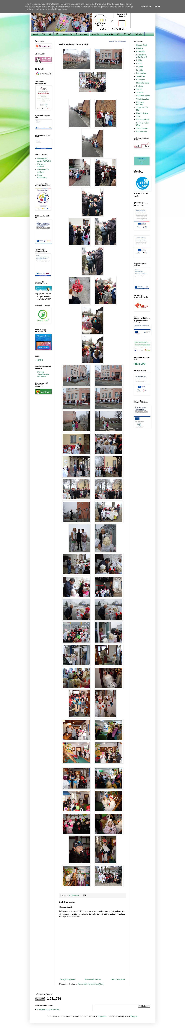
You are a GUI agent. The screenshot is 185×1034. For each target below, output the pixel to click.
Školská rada (81, 34)
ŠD (50, 34)
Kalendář (139, 34)
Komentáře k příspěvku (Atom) (91, 984)
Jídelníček (140, 76)
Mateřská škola (142, 83)
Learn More (145, 7)
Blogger (134, 1016)
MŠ (43, 34)
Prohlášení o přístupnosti (48, 1009)
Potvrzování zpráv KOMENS (44, 160)
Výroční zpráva (142, 99)
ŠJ (57, 34)
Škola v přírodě (142, 119)
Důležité (139, 48)
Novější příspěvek (67, 979)
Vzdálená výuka (143, 96)
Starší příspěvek (118, 979)
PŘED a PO (139, 364)
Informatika (141, 73)
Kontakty (95, 34)
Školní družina (142, 128)
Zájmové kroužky (140, 103)
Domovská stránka (93, 979)
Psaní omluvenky (42, 176)
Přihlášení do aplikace (43, 170)
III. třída (139, 67)
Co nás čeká (141, 45)
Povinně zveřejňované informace (43, 374)
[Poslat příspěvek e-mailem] (84, 895)
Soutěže (139, 92)
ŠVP (138, 116)
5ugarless (102, 1016)
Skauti (139, 89)
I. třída (139, 60)
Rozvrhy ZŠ (108, 34)
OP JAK (127, 34)
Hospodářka (67, 34)
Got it (157, 7)
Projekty (139, 86)
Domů (35, 34)
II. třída (139, 63)
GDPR (40, 360)
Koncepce (140, 79)
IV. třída (139, 70)
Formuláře (140, 51)
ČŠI (118, 34)
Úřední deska (142, 113)
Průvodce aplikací (41, 165)
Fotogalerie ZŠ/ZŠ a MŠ (141, 56)
